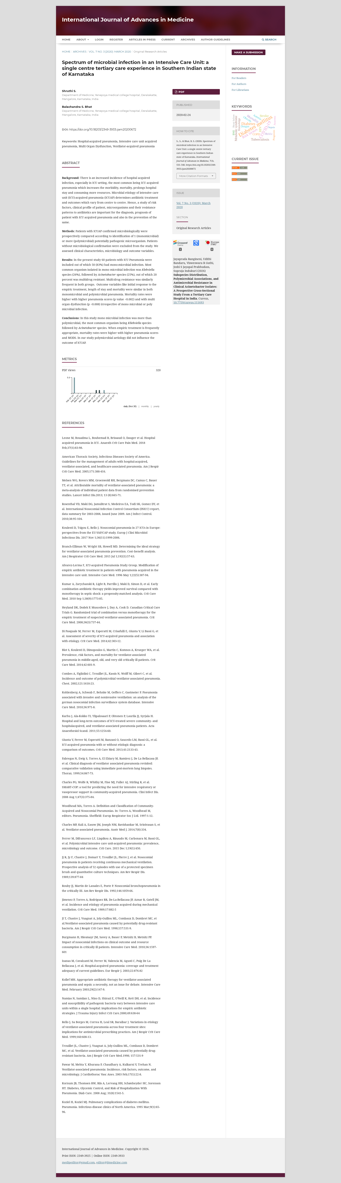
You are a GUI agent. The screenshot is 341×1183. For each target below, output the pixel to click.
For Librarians (240, 90)
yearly (156, 406)
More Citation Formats (193, 175)
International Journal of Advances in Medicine (128, 19)
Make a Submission (248, 52)
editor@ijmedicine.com (111, 1162)
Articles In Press (142, 39)
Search (270, 39)
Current (168, 39)
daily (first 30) (130, 406)
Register (116, 39)
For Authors (239, 84)
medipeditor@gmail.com (78, 1162)
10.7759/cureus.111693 (188, 302)
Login (99, 39)
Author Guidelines (215, 39)
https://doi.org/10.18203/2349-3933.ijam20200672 (102, 129)
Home (66, 39)
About (81, 39)
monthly (145, 406)
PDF (181, 91)
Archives (188, 39)
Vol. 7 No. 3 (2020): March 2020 (110, 51)
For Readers (239, 78)
